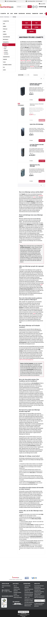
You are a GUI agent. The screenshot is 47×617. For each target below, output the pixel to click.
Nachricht (32, 66)
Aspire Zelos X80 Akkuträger (36, 124)
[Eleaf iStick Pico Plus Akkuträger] (23, 172)
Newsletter (16, 590)
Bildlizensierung (27, 605)
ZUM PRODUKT (42, 100)
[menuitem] (24, 6)
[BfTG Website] (27, 578)
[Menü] (6, 599)
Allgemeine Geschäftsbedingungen (28, 588)
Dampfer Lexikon (17, 589)
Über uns (15, 585)
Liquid (4, 31)
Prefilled (5, 29)
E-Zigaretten (6, 21)
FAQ (4, 67)
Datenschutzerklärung (28, 594)
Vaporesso (6, 54)
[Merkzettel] (33, 6)
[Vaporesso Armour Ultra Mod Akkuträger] (23, 111)
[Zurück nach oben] (15, 577)
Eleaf (5, 48)
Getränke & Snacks (7, 64)
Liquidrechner (16, 587)
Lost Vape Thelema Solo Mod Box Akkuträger (37, 145)
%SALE (4, 62)
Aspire (5, 46)
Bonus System (16, 595)
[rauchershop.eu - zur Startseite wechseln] (6, 6)
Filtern (21, 75)
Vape (4, 23)
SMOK (21, 60)
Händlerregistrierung (18, 597)
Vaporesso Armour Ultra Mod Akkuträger (36, 104)
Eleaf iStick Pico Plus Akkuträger (35, 165)
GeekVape (6, 50)
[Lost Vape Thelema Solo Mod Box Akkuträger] (23, 152)
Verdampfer (6, 42)
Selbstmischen (6, 37)
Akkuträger (5, 44)
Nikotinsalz (5, 39)
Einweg (4, 26)
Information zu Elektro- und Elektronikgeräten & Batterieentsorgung (29, 602)
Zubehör (5, 59)
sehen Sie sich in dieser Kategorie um (26, 359)
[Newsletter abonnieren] (44, 600)
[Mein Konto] (36, 6)
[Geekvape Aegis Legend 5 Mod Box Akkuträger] (23, 91)
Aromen (4, 34)
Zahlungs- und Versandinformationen (28, 591)
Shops (4, 70)
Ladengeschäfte (27, 585)
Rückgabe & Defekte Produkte (17, 593)
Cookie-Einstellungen (28, 595)
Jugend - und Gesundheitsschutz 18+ (28, 598)
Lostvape (6, 52)
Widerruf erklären (23, 612)
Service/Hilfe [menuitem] (42, 3)
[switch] (4, 606)
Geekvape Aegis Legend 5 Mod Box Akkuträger (36, 84)
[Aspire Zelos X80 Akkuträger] (23, 132)
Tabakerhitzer (6, 56)
